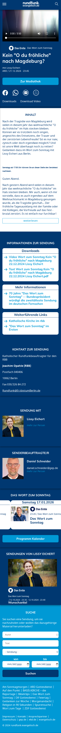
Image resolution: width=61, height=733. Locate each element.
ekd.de (32, 719)
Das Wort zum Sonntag (39, 48)
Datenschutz (9, 719)
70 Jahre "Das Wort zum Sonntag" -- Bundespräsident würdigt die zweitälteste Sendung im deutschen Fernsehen (32, 299)
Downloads (9, 101)
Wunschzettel (17, 602)
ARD (4, 71)
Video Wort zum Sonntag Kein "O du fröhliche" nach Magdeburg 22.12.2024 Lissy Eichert (32, 260)
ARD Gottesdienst (41, 687)
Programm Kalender (30, 539)
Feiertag (44, 698)
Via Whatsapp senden (15, 93)
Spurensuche (43, 705)
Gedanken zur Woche (15, 701)
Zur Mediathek (30, 81)
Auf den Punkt (11, 691)
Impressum (8, 716)
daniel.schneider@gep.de (42, 468)
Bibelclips (24, 694)
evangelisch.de (47, 719)
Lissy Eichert (13, 68)
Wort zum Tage (12, 708)
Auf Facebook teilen (5, 93)
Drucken (36, 93)
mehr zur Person (36, 425)
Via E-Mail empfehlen (26, 93)
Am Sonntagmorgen (14, 687)
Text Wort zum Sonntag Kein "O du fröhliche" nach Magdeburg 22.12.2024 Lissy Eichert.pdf (31, 272)
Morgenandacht (42, 701)
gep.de (22, 719)
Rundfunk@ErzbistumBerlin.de (21, 391)
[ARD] (17, 48)
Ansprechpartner (37, 716)
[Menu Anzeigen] (4, 4)
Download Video (30, 101)
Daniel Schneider (39, 461)
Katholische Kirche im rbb (27, 321)
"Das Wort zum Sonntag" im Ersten (29, 327)
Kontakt (22, 716)
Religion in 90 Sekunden (17, 705)
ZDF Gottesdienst (35, 708)
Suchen (57, 4)
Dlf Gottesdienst (26, 698)
